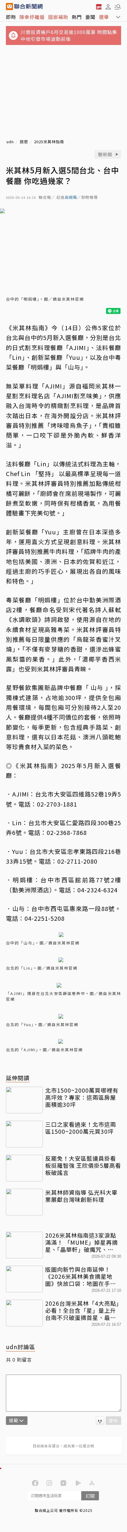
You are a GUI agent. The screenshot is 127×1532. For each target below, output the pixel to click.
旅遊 (24, 142)
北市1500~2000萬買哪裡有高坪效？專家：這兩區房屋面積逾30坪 (81, 1097)
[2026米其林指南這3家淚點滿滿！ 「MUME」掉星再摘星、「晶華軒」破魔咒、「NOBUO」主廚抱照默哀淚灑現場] (24, 1245)
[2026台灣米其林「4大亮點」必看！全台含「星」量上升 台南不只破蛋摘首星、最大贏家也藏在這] (24, 1313)
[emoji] (100, 1420)
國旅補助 (58, 16)
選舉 (104, 16)
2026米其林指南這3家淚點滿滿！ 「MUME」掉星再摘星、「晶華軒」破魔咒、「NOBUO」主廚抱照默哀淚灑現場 (82, 1242)
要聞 (90, 16)
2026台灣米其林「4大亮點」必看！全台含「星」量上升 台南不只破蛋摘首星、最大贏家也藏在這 (82, 1310)
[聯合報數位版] (98, 6)
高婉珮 (71, 197)
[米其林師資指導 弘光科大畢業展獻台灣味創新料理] (24, 1202)
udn (10, 142)
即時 (11, 16)
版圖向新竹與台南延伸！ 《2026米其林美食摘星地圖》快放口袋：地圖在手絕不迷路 (80, 1276)
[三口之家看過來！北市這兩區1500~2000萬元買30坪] (24, 1134)
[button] (108, 6)
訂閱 (90, 1496)
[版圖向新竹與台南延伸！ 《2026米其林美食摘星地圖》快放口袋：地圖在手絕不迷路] (24, 1279)
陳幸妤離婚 (32, 16)
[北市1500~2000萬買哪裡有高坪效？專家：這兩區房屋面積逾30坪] (24, 1100)
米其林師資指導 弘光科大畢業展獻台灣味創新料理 (81, 1196)
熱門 (77, 16)
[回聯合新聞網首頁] (9, 6)
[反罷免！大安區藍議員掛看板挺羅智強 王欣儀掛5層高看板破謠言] (24, 1168)
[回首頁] (28, 6)
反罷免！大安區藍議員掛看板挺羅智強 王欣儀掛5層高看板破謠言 (83, 1165)
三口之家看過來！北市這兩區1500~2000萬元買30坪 (80, 1128)
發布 (113, 1420)
